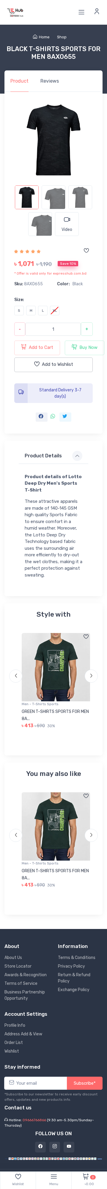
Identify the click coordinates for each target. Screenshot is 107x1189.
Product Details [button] (43, 456)
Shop (62, 37)
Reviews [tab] (49, 81)
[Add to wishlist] (86, 251)
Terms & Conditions (76, 957)
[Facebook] (40, 1147)
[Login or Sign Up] (97, 12)
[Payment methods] (53, 1158)
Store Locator (18, 966)
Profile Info (14, 1025)
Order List (13, 1042)
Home (44, 37)
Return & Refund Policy (74, 978)
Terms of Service (20, 983)
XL (55, 310)
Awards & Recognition (25, 974)
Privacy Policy (71, 966)
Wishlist (11, 1051)
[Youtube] (69, 1147)
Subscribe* (85, 1083)
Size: (19, 299)
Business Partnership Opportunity (24, 995)
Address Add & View (23, 1034)
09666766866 (34, 1120)
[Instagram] (54, 1147)
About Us (13, 957)
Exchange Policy (73, 989)
